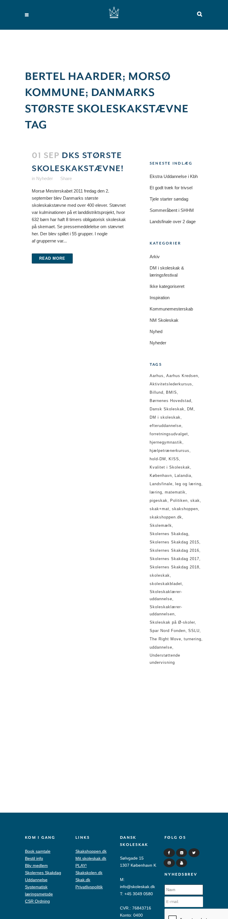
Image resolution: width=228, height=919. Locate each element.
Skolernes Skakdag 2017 (174, 559)
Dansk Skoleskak (167, 409)
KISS (174, 459)
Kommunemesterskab (171, 308)
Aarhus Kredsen (182, 375)
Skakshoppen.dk (91, 851)
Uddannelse (36, 879)
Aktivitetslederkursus (171, 384)
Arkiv (155, 256)
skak (195, 500)
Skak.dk (82, 879)
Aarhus (157, 375)
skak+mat (159, 509)
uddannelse (161, 647)
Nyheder (44, 178)
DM (190, 409)
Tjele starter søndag (169, 198)
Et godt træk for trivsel (171, 187)
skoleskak (160, 575)
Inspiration (160, 297)
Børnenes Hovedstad (170, 400)
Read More (52, 258)
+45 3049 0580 (138, 893)
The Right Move (165, 639)
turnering (192, 639)
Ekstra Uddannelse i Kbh (174, 176)
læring (156, 492)
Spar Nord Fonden (168, 630)
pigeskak (158, 500)
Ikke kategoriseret (167, 286)
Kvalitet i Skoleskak (170, 467)
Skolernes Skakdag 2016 (174, 550)
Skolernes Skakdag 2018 (174, 567)
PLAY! (81, 865)
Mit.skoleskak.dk (90, 858)
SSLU (194, 630)
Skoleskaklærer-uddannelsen (166, 610)
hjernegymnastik (166, 442)
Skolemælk (161, 525)
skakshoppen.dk (166, 517)
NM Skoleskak (164, 320)
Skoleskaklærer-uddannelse (166, 595)
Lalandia (183, 475)
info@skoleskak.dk (137, 886)
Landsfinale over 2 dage (173, 221)
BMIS (171, 392)
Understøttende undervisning (165, 659)
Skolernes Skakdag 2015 (174, 542)
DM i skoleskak (165, 417)
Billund (156, 392)
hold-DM (158, 459)
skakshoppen (185, 509)
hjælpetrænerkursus (169, 450)
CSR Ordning (37, 901)
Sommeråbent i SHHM (172, 210)
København (161, 475)
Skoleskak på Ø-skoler (172, 622)
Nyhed (156, 331)
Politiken (179, 500)
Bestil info (34, 858)
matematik (175, 492)
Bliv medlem (36, 865)
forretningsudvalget (169, 434)
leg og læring (188, 484)
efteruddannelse (165, 425)
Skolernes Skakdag (169, 534)
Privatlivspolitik (89, 887)
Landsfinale (161, 484)
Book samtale (37, 851)
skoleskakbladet (166, 583)
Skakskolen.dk (88, 872)
